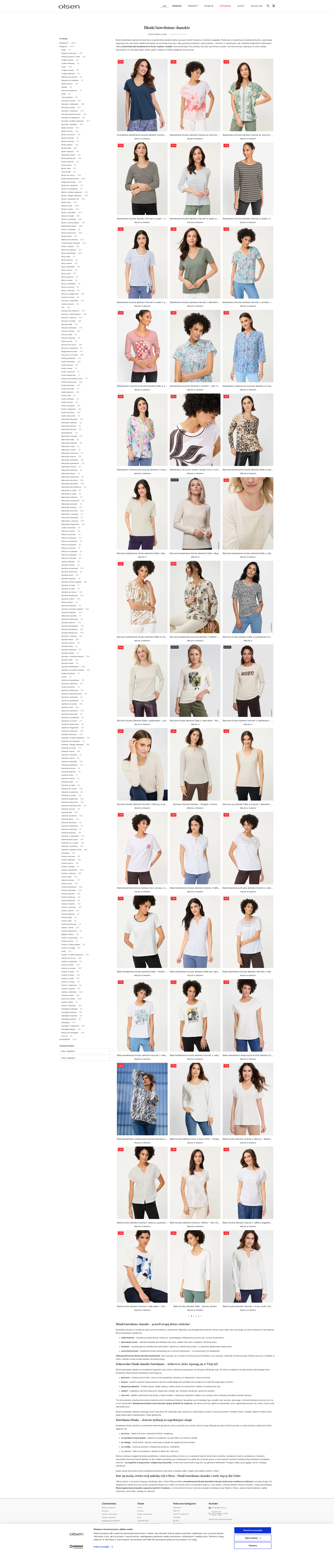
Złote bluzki (66, 172)
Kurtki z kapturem (68, 409)
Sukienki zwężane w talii (71, 850)
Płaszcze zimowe (68, 548)
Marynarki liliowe (68, 473)
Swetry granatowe (68, 887)
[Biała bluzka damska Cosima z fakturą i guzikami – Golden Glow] (142, 1183)
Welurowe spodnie (69, 616)
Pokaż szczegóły (101, 1547)
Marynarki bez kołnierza (71, 487)
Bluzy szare (66, 273)
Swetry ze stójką (68, 948)
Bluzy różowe (66, 270)
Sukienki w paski (68, 785)
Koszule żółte (66, 334)
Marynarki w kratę (68, 490)
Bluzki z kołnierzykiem (70, 223)
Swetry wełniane (68, 860)
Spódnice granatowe (70, 700)
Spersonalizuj (251, 1538)
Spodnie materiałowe (70, 667)
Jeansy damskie (68, 561)
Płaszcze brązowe (68, 538)
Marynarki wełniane (69, 497)
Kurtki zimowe (67, 402)
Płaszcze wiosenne (69, 541)
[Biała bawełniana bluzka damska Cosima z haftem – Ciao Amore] (195, 848)
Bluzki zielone (67, 145)
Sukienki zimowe (68, 809)
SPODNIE (176, 1517)
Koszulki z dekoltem (69, 124)
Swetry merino (67, 863)
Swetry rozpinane (68, 1005)
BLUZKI (176, 1521)
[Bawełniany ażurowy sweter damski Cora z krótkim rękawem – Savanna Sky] (195, 430)
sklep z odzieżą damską (226, 1485)
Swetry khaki (66, 917)
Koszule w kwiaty (68, 321)
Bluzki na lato (66, 206)
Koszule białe (66, 324)
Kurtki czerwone (68, 372)
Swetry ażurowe (68, 856)
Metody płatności (108, 1508)
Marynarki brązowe (69, 443)
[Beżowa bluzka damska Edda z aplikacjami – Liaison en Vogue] (142, 680)
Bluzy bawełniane (68, 253)
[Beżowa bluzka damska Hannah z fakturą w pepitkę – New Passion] (142, 764)
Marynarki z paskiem (69, 514)
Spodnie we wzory (69, 592)
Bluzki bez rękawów (69, 185)
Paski (63, 94)
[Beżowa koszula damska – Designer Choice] (195, 764)
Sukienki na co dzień (69, 843)
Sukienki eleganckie (69, 799)
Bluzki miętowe (67, 151)
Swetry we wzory (68, 958)
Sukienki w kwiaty (68, 795)
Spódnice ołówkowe (69, 690)
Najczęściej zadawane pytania (220, 1519)
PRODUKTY (64, 43)
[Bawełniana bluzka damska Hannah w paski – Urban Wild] (142, 178)
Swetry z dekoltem (68, 992)
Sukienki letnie (67, 819)
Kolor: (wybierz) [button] (68, 1051)
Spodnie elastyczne (69, 633)
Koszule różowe (67, 331)
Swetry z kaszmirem (69, 938)
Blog (139, 1517)
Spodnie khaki (67, 646)
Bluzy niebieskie (67, 267)
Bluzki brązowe (67, 162)
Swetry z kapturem (69, 985)
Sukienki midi (66, 812)
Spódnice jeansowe (69, 714)
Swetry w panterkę (69, 961)
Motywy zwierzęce (69, 53)
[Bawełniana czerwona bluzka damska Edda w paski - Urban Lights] (142, 346)
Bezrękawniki (66, 433)
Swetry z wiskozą (68, 873)
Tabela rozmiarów (109, 1517)
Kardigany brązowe (69, 1016)
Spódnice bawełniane (70, 680)
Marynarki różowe (68, 467)
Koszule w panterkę (69, 348)
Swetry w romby (68, 982)
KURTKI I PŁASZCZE (181, 1514)
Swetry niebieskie (68, 890)
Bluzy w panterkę (68, 284)
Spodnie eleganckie (69, 595)
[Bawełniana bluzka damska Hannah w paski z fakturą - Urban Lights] (248, 178)
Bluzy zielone (66, 263)
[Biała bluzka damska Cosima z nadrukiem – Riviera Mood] (142, 1266)
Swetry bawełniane (69, 870)
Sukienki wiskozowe (69, 802)
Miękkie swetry (67, 934)
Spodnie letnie (67, 639)
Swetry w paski (67, 978)
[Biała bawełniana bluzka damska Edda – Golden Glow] (142, 931)
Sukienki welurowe (69, 829)
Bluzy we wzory (67, 287)
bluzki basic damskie (216, 1456)
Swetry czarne (67, 927)
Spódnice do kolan (69, 721)
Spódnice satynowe (69, 683)
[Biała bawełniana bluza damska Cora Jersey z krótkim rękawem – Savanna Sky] (142, 848)
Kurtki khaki (66, 395)
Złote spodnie (67, 602)
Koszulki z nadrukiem (70, 104)
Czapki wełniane (68, 73)
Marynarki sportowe (69, 480)
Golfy (63, 951)
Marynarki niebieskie (69, 460)
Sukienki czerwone (69, 755)
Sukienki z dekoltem (69, 846)
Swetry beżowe (67, 880)
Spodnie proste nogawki (71, 582)
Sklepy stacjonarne (144, 1514)
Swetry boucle (67, 941)
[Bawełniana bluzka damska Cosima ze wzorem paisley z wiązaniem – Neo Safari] (248, 95)
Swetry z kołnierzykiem (70, 944)
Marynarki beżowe (69, 507)
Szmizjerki (65, 853)
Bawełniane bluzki (68, 226)
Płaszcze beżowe (68, 534)
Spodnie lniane (67, 663)
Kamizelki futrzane (68, 429)
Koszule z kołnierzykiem (71, 314)
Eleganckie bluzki (68, 182)
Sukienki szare (67, 775)
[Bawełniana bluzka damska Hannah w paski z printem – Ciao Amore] (142, 262)
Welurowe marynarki (69, 517)
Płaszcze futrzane (68, 558)
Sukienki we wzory (69, 789)
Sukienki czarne (67, 758)
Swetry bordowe (68, 904)
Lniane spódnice (68, 687)
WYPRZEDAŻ (64, 1039)
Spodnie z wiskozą (69, 636)
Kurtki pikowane (67, 385)
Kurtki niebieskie (68, 362)
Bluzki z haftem (67, 246)
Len (62, 307)
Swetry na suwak (68, 968)
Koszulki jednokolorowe (71, 114)
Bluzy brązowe (67, 277)
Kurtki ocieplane (68, 406)
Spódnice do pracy (69, 704)
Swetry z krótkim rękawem (72, 955)
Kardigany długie (68, 1029)
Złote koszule (66, 341)
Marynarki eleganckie (70, 524)
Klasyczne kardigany (69, 1033)
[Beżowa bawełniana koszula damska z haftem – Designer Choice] (195, 597)
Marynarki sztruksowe (70, 500)
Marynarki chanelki (69, 436)
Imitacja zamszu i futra (70, 57)
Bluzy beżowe (67, 260)
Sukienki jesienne (68, 833)
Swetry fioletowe (68, 897)
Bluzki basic (66, 202)
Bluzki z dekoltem (68, 212)
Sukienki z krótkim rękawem (72, 738)
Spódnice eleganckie (70, 728)
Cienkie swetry (67, 995)
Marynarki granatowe (70, 463)
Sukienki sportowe (68, 822)
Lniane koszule (67, 304)
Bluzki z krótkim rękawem (71, 192)
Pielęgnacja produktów (111, 1521)
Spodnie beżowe (68, 622)
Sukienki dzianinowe (69, 826)
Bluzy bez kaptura (68, 250)
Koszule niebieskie (68, 328)
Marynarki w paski (68, 494)
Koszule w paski (67, 297)
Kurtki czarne (66, 368)
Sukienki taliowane (69, 734)
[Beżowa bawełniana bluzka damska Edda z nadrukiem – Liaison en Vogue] (248, 513)
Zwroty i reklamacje (109, 1514)
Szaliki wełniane (67, 63)
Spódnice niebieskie (69, 697)
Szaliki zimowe (67, 60)
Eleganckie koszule (69, 351)
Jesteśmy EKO (143, 1521)
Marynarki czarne (68, 450)
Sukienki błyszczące (69, 839)
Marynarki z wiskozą (69, 521)
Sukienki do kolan (68, 748)
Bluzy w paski (67, 280)
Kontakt (140, 1511)
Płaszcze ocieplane (69, 551)
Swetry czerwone (68, 907)
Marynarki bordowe (69, 504)
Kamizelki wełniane (69, 423)
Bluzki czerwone (68, 134)
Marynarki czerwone (69, 453)
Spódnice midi (67, 707)
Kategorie (63, 46)
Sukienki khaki (67, 782)
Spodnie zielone (67, 643)
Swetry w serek (67, 975)
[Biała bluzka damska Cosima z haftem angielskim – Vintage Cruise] (248, 1183)
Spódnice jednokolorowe (71, 694)
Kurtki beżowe (67, 365)
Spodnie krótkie (67, 653)
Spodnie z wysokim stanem (72, 656)
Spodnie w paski (68, 589)
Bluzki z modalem (68, 229)
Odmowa (253, 1545)
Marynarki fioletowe (69, 470)
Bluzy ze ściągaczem (70, 294)
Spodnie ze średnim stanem (72, 670)
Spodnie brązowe (68, 578)
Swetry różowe (67, 965)
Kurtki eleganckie (68, 375)
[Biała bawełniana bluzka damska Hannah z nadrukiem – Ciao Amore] (142, 1015)
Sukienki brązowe (68, 772)
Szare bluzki (66, 165)
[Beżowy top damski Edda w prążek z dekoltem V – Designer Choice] (248, 764)
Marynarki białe (67, 439)
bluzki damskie (253, 1488)
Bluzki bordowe (67, 138)
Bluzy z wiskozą (67, 290)
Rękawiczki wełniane (70, 80)
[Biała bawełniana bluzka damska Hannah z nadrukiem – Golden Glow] (195, 1015)
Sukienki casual (67, 751)
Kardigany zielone (68, 1019)
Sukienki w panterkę (69, 792)
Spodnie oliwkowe (68, 650)
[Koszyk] (273, 6)
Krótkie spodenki (68, 673)
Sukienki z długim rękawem (72, 744)
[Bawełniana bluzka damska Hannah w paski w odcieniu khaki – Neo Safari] (195, 178)
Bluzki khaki (66, 148)
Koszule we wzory (68, 345)
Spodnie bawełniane (69, 626)
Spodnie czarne (67, 599)
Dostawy (105, 1511)
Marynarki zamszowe (70, 477)
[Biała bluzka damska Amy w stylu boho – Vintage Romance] (195, 1099)
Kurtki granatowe (68, 358)
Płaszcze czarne (68, 531)
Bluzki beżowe (67, 128)
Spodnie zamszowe (69, 572)
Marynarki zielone (68, 456)
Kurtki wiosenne (67, 412)
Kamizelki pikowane (69, 419)
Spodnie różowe (68, 565)
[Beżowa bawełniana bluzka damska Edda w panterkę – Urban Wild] (248, 430)
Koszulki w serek (68, 101)
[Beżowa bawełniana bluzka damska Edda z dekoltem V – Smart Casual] (142, 513)
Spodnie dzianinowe (69, 619)
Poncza (64, 1036)
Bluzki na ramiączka (69, 189)
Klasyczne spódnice (69, 711)
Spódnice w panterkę (70, 717)
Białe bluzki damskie (69, 240)
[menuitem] (164, 6)
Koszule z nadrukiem (69, 301)
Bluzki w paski (67, 209)
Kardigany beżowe (69, 1012)
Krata (63, 50)
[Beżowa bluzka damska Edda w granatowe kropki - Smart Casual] (248, 597)
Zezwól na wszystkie (252, 1530)
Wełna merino (67, 84)
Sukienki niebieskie (69, 761)
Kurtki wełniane (67, 399)
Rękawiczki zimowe (69, 77)
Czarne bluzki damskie (70, 243)
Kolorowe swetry (68, 999)
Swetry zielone (67, 911)
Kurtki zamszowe (68, 416)
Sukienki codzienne (69, 731)
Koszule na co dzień (69, 355)
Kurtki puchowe (67, 389)
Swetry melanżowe (69, 931)
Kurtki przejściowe (68, 382)
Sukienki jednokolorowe (71, 805)
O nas (139, 1508)
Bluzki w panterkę (68, 219)
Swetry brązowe (68, 894)
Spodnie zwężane (68, 612)
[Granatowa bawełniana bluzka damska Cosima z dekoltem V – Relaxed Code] (142, 95)
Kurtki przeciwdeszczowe (71, 378)
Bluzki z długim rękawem (71, 195)
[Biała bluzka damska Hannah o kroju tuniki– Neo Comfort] (248, 1266)
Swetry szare (66, 883)
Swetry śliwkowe (68, 900)
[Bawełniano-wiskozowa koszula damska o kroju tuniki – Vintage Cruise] (248, 346)
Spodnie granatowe (69, 629)
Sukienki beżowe (68, 768)
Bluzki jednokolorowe (70, 179)
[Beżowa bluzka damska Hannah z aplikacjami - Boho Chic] (248, 680)
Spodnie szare (67, 575)
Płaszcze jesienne (68, 545)
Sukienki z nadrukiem (70, 836)
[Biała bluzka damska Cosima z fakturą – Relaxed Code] (248, 1099)
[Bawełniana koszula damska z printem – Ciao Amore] (195, 346)
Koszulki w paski (68, 107)
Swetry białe (66, 877)
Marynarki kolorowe (69, 511)
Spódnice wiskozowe (70, 724)
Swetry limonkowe (68, 924)
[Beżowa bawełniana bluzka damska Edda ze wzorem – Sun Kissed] (142, 597)
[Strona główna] (68, 6)
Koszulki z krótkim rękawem (72, 121)
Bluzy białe (65, 256)
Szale (63, 67)
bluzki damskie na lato (145, 1459)
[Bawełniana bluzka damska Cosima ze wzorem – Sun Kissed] (195, 95)
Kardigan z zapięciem (70, 1026)
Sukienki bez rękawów (70, 741)
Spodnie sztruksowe (69, 568)
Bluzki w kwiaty (67, 216)
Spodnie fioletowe (68, 606)
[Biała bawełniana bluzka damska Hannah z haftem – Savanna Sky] (248, 931)
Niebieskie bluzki (68, 155)
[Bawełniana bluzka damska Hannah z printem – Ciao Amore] (248, 262)
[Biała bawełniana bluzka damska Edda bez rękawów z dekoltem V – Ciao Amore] (195, 931)
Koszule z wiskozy (68, 317)
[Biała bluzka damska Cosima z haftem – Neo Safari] (195, 1183)
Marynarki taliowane (69, 484)
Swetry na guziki (68, 988)
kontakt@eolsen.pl (218, 1508)
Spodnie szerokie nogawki (72, 609)
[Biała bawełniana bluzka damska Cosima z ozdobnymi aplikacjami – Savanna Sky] (248, 848)
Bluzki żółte (66, 168)
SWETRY (176, 1511)
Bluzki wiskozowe (68, 233)
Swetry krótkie (67, 1002)
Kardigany (65, 1022)
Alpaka (64, 87)
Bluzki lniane (66, 236)
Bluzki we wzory (68, 175)
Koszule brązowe (68, 338)
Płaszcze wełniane (69, 555)
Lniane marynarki (68, 528)
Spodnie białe (67, 660)
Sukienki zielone (68, 778)
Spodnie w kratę (68, 585)
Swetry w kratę (67, 972)
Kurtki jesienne (67, 392)
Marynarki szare (68, 446)
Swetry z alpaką (67, 866)
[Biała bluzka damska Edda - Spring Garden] (195, 1266)
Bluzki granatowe (68, 158)
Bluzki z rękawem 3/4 (70, 199)
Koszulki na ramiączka (70, 118)
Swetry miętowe (67, 914)
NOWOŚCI (177, 1508)
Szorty (64, 677)
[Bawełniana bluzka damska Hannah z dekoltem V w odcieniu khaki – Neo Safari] (195, 262)
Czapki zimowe (67, 70)
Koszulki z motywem (69, 111)
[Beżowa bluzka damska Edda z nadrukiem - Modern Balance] (195, 680)
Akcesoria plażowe (69, 90)
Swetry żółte (66, 921)
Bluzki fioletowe (67, 141)
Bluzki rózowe (67, 131)
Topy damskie (67, 97)
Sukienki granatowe (69, 765)
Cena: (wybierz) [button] (68, 1058)
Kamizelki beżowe (68, 426)
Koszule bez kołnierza (70, 311)
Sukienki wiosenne (69, 816)
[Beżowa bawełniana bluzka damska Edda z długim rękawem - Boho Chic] (195, 513)
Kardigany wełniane (69, 1009)
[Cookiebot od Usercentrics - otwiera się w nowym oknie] (76, 1547)
